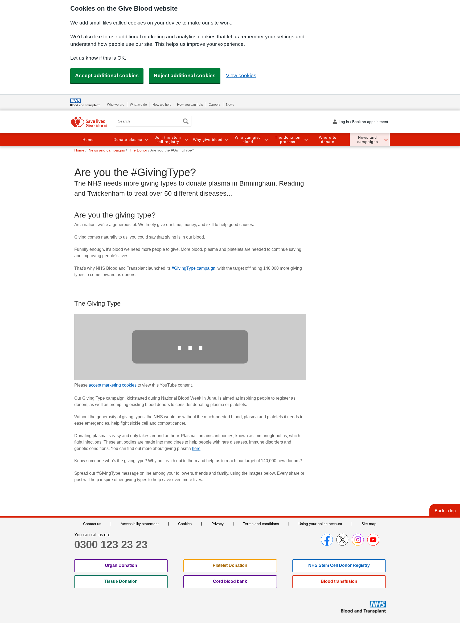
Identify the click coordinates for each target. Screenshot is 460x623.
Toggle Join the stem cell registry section (186, 139)
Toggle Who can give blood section (266, 139)
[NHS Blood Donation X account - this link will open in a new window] (342, 539)
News (230, 104)
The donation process (288, 139)
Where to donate (327, 139)
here (196, 448)
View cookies (241, 75)
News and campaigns (367, 139)
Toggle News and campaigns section (386, 139)
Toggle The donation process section (306, 139)
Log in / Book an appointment (363, 122)
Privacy (217, 524)
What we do (138, 104)
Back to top (445, 511)
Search (185, 121)
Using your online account (320, 524)
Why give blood (208, 139)
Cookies (185, 524)
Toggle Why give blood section (226, 139)
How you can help (190, 104)
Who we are (115, 104)
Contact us (92, 524)
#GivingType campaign (193, 268)
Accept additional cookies (107, 75)
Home (88, 139)
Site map (369, 524)
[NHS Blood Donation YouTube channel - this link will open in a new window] (373, 539)
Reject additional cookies (185, 75)
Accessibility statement (140, 524)
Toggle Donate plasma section (146, 139)
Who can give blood (248, 139)
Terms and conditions (261, 524)
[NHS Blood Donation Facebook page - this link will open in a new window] (327, 539)
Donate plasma (127, 139)
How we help (162, 104)
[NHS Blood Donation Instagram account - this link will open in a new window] (357, 539)
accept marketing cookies (113, 385)
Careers (214, 104)
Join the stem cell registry (168, 139)
